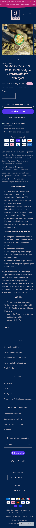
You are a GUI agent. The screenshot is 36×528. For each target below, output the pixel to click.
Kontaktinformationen (19, 520)
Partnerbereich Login (13, 352)
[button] (5, 14)
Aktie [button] (7, 327)
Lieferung (8, 383)
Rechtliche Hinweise (12, 414)
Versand (11, 87)
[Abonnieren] (29, 445)
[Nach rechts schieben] (23, 59)
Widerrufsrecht (22, 513)
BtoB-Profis (9, 368)
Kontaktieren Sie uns (13, 347)
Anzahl (4, 91)
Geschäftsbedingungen (13, 424)
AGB (23, 516)
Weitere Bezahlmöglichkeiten (18, 117)
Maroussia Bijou (17, 510)
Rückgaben (8, 393)
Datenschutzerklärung (12, 516)
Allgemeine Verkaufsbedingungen (18, 399)
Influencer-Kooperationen (15, 358)
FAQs (6, 388)
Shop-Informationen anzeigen (16, 132)
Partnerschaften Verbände (15, 363)
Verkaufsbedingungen (14, 523)
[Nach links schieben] (13, 59)
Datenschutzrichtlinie (13, 419)
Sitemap (7, 429)
